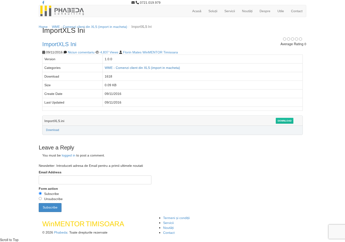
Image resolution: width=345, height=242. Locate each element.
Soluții (212, 11)
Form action (48, 188)
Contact (297, 11)
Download (284, 120)
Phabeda (60, 232)
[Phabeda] (62, 10)
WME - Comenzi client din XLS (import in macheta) (89, 27)
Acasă (196, 11)
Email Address (50, 172)
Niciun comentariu (81, 52)
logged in (68, 155)
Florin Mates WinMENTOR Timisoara (150, 52)
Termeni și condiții (176, 218)
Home (43, 27)
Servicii (229, 11)
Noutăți (247, 11)
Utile (280, 11)
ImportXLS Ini (59, 44)
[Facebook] (43, 2)
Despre (265, 11)
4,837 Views (109, 52)
